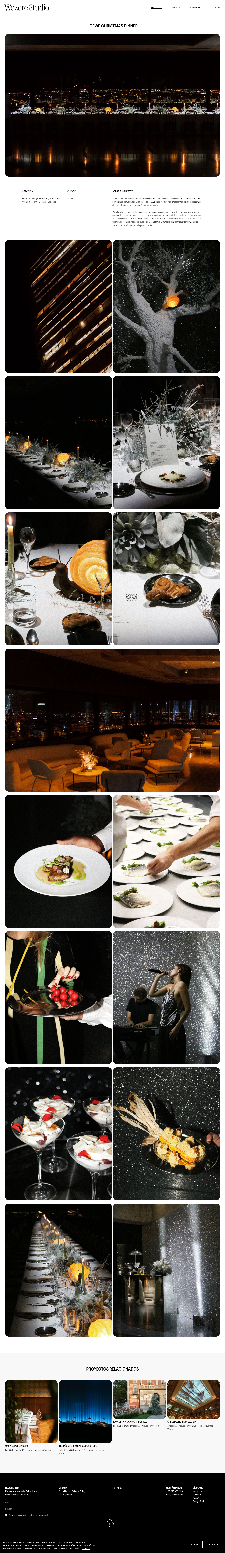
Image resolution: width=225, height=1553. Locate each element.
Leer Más (86, 1548)
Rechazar (213, 1544)
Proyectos (156, 7)
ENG (120, 1487)
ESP (114, 1487)
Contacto (214, 7)
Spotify (196, 1498)
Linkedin (197, 1494)
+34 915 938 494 (174, 1491)
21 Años (175, 7)
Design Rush (198, 1501)
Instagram (198, 1491)
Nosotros (194, 7)
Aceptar (194, 1544)
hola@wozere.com (175, 1494)
